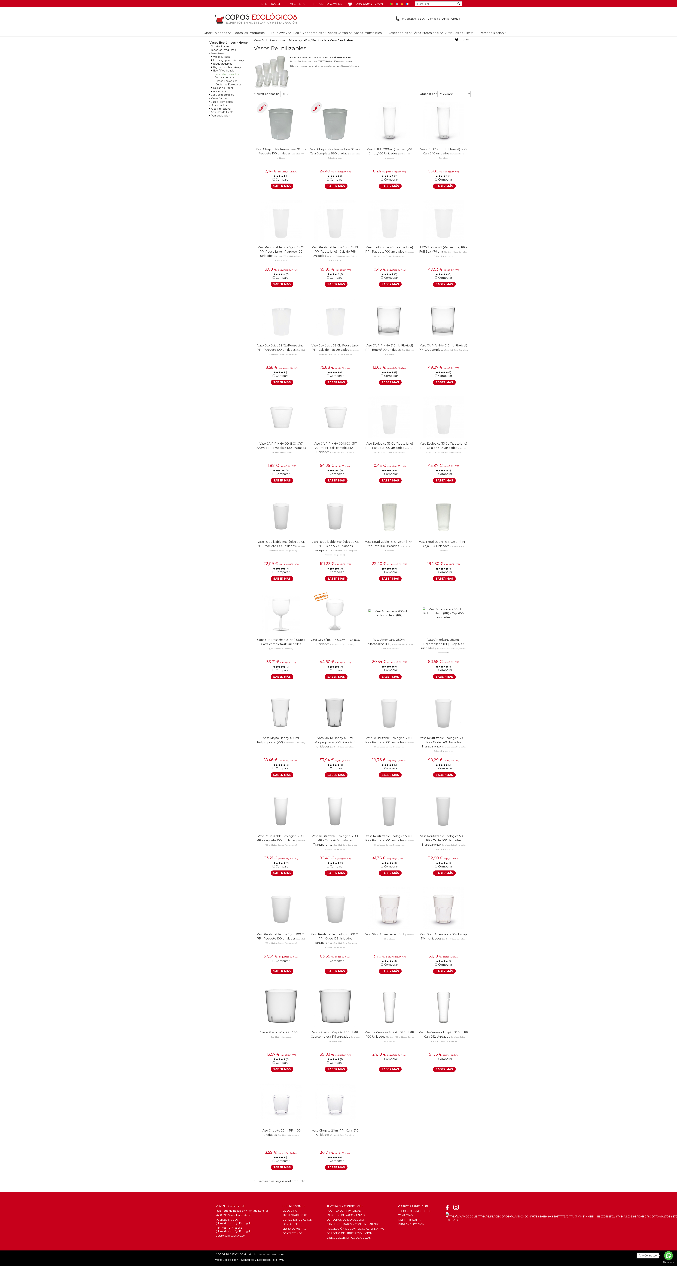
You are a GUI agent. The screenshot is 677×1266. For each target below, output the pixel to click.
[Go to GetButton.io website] (668, 1262)
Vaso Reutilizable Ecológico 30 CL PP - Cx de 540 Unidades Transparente (443, 742)
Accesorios (219, 91)
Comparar (283, 179)
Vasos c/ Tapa (221, 56)
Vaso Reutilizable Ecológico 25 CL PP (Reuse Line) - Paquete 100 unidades (281, 252)
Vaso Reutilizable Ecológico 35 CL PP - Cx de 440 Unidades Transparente (335, 840)
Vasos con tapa (224, 77)
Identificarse (270, 3)
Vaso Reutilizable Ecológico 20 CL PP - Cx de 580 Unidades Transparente (335, 546)
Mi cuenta (297, 3)
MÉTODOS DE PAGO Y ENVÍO (346, 1215)
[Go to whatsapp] (668, 1255)
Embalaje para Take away (228, 60)
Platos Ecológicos (226, 81)
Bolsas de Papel (223, 87)
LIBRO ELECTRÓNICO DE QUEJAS (349, 1237)
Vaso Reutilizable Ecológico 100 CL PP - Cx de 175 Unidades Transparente (335, 938)
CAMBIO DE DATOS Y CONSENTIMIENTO (353, 1224)
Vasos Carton (338, 33)
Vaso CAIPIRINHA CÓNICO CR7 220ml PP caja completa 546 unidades (335, 448)
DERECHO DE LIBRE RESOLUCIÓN (349, 1233)
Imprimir (465, 39)
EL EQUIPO (289, 1210)
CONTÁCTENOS (292, 1233)
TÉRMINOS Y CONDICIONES (345, 1206)
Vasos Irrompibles (368, 33)
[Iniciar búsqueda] (459, 4)
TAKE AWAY (405, 1215)
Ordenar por (428, 93)
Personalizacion (492, 33)
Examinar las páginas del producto (281, 1181)
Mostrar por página (266, 93)
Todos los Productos (249, 33)
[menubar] (343, 32)
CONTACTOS (290, 1224)
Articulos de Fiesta (459, 33)
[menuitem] (216, 32)
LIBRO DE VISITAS (294, 1228)
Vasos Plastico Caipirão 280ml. (281, 1032)
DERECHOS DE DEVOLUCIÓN (346, 1219)
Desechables (398, 33)
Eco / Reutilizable (223, 70)
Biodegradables (222, 63)
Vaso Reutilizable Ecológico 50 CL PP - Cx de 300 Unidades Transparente (443, 840)
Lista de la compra (327, 3)
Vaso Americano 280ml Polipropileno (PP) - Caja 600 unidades (442, 644)
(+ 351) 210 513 (410, 18)
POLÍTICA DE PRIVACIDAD (344, 1210)
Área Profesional (426, 33)
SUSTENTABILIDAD (294, 1215)
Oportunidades (215, 33)
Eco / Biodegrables (307, 33)
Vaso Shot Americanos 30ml (384, 934)
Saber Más (282, 186)
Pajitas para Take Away (227, 67)
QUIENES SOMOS (293, 1206)
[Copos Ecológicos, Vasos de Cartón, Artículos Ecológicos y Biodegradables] (256, 18)
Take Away (279, 33)
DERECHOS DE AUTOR (297, 1219)
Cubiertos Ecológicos (228, 84)
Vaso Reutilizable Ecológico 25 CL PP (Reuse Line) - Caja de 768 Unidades (335, 252)
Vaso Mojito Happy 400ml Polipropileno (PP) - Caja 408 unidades (335, 742)
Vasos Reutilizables (227, 74)
